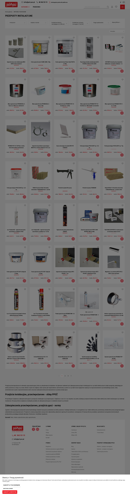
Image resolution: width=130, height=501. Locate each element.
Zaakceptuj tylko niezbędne (11, 485)
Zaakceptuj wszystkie (9, 492)
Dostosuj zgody (8, 488)
